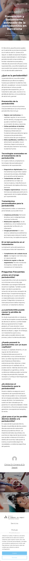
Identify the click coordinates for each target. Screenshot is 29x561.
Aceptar (14, 553)
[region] (14, 547)
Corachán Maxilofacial (14, 12)
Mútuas (14, 530)
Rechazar (14, 557)
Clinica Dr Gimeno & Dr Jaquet (15, 33)
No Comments (20, 35)
